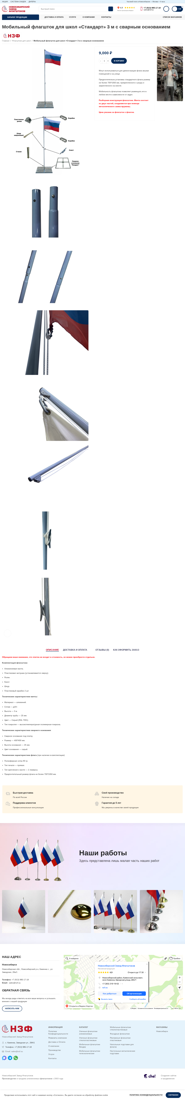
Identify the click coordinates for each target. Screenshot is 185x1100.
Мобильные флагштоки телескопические (89, 1052)
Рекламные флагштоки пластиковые (120, 1039)
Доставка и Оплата (56, 1042)
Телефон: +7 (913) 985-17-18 (18, 1047)
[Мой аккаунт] (166, 9)
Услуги (51, 1054)
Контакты (52, 1058)
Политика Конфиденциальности (58, 1032)
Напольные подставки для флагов (122, 1045)
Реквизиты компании (57, 1038)
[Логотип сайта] (15, 9)
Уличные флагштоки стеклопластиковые (88, 1039)
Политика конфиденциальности (146, 1095)
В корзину (119, 61)
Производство (54, 1050)
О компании (53, 1046)
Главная (5, 41)
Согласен (173, 1095)
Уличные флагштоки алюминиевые (88, 1032)
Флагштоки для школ (21, 41)
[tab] (52, 650)
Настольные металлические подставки (122, 1052)
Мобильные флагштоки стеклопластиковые (120, 1028)
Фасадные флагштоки (120, 1034)
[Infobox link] (161, 1077)
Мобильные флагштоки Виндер (89, 1045)
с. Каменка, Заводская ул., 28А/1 (20, 1043)
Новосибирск (162, 1031)
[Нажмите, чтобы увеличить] (7, 633)
